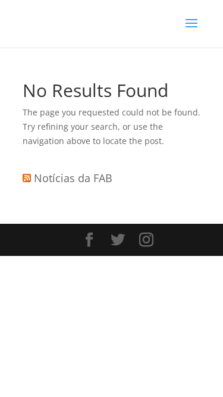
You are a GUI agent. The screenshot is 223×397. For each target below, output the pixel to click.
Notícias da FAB (73, 178)
